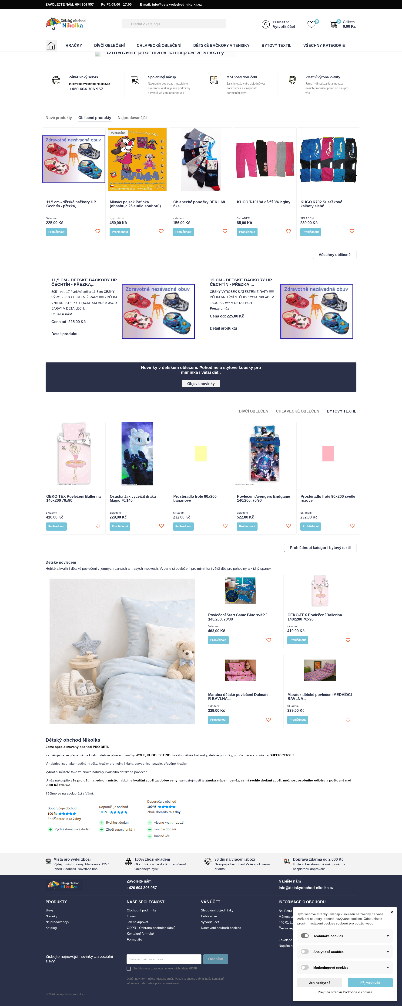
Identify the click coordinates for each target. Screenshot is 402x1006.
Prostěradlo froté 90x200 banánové (195, 498)
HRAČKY (74, 46)
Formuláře (134, 939)
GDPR (193, 968)
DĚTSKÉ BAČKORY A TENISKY (221, 46)
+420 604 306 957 (86, 89)
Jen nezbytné (319, 983)
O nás (131, 916)
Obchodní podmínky (142, 910)
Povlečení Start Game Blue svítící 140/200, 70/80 (237, 617)
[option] (201, 54)
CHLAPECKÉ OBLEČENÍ (159, 46)
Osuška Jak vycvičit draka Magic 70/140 (133, 498)
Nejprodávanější (58, 922)
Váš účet (210, 902)
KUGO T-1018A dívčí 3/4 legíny (263, 202)
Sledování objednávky (217, 910)
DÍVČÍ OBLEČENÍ (109, 46)
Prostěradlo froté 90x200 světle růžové (328, 498)
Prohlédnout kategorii (320, 548)
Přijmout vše (370, 983)
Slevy (50, 910)
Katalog (51, 928)
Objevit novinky (201, 384)
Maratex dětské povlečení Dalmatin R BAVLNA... (239, 697)
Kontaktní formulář (140, 933)
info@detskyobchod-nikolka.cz (177, 4)
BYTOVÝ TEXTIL (276, 46)
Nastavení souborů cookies (221, 928)
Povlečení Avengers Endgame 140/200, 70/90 (263, 498)
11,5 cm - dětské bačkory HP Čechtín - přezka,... (71, 204)
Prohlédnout (56, 232)
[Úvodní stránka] (51, 45)
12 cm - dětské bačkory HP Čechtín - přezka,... (241, 282)
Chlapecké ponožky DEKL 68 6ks (199, 204)
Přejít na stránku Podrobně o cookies (345, 992)
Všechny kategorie (324, 46)
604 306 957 (84, 4)
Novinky (51, 916)
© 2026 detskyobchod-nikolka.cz (66, 994)
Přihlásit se (281, 22)
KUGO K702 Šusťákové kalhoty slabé (321, 204)
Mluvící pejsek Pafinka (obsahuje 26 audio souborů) (135, 204)
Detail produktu (65, 334)
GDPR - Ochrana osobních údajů (151, 928)
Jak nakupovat (137, 922)
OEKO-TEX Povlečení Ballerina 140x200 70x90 (73, 498)
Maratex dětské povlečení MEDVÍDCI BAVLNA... (320, 697)
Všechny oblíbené (335, 255)
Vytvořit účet (284, 27)
